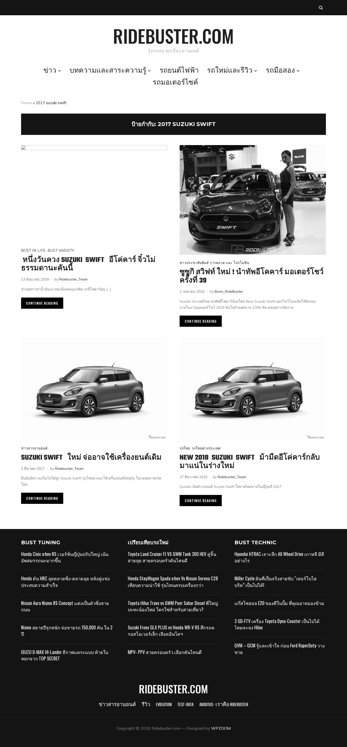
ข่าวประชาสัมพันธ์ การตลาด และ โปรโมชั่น (214, 262)
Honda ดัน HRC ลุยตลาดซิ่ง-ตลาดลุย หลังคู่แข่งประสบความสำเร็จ (65, 581)
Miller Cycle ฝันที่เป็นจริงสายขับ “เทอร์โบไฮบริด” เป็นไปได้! (275, 581)
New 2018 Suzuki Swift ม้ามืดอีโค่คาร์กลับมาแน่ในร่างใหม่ (250, 462)
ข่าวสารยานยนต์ (34, 448)
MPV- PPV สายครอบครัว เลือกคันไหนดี (165, 652)
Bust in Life (33, 250)
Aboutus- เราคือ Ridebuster (223, 705)
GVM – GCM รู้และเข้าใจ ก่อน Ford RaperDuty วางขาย (279, 648)
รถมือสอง (280, 71)
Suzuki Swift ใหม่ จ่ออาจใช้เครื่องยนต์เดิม (91, 457)
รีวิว (146, 705)
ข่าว (49, 71)
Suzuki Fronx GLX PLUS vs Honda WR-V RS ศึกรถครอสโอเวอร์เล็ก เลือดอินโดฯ (171, 630)
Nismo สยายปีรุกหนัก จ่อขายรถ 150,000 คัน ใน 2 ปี (67, 630)
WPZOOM (221, 728)
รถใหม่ (185, 448)
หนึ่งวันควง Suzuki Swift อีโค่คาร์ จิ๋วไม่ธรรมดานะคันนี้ (88, 264)
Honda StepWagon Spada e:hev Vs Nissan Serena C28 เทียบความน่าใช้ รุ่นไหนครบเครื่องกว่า (173, 581)
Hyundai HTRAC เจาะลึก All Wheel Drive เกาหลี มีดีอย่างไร (279, 557)
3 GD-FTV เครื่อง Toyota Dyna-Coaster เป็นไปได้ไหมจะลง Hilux (277, 624)
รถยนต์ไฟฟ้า (179, 71)
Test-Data (186, 705)
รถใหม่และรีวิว (230, 71)
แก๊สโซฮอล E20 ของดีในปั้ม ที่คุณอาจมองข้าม (279, 603)
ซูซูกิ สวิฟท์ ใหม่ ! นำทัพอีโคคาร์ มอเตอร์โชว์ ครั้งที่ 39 (252, 276)
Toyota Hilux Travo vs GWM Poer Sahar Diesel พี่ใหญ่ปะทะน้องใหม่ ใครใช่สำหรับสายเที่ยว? (173, 606)
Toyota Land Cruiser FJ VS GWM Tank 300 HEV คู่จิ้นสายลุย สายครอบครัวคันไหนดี (172, 557)
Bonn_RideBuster (229, 291)
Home (26, 102)
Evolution (164, 705)
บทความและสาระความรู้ (108, 71)
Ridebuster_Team (73, 279)
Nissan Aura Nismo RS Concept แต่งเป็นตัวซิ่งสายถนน (65, 606)
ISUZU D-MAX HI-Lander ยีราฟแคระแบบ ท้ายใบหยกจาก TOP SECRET (64, 655)
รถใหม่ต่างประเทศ (206, 448)
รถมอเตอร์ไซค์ (175, 83)
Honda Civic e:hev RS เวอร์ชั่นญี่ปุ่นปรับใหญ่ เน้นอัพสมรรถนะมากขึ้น (64, 557)
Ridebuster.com (173, 35)
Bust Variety (61, 250)
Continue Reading (42, 303)
